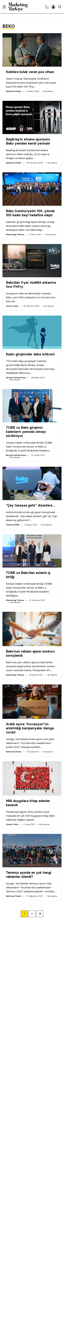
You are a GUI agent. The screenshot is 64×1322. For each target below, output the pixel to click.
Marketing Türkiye (15, 234)
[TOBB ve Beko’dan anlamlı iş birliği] (32, 551)
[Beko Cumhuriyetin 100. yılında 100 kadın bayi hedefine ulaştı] (32, 189)
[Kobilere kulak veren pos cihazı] (32, 50)
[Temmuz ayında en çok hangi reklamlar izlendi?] (32, 850)
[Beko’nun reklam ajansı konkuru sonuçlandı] (32, 629)
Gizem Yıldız (12, 306)
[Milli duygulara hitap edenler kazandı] (32, 778)
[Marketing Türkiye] (19, 6)
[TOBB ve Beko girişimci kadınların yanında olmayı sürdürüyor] (32, 405)
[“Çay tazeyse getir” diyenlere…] (32, 483)
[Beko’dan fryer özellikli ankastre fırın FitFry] (32, 260)
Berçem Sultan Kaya (16, 377)
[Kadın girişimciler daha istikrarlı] (32, 332)
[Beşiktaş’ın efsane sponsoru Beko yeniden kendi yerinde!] (32, 117)
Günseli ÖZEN (12, 524)
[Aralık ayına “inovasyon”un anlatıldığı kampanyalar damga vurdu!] (32, 701)
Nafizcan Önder (13, 91)
